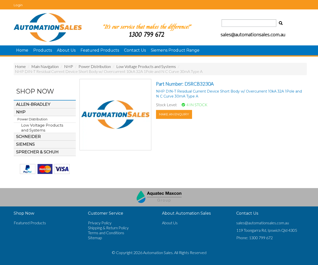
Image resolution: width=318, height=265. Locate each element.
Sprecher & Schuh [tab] (37, 152)
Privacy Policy (100, 222)
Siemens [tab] (25, 144)
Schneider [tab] (28, 136)
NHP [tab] (21, 112)
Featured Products (99, 50)
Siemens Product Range (175, 50)
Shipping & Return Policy (108, 227)
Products (42, 50)
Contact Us (135, 50)
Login (18, 5)
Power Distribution (95, 66)
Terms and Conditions (106, 232)
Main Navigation (45, 66)
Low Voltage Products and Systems (146, 66)
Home (22, 50)
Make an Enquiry (174, 114)
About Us (66, 50)
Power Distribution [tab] (32, 119)
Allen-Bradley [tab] (33, 104)
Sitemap (95, 237)
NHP (68, 66)
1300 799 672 (146, 34)
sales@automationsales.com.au (262, 222)
